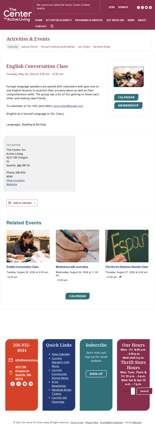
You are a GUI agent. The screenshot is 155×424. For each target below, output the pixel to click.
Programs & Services (89, 20)
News (131, 20)
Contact (41, 26)
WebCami (137, 422)
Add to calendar (22, 203)
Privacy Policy (91, 422)
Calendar (13, 46)
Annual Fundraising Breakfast (58, 46)
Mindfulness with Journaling (72, 266)
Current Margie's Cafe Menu (60, 362)
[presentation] (28, 246)
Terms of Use (76, 422)
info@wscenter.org (28, 360)
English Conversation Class (23, 266)
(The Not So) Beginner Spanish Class (126, 266)
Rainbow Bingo (101, 46)
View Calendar (61, 354)
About (142, 20)
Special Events (29, 46)
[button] (53, 26)
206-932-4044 (21, 347)
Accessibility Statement (111, 422)
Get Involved (115, 20)
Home (38, 20)
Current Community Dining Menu (60, 374)
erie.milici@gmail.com (68, 106)
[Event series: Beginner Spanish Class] (120, 277)
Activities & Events (59, 20)
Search (125, 391)
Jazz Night (84, 46)
